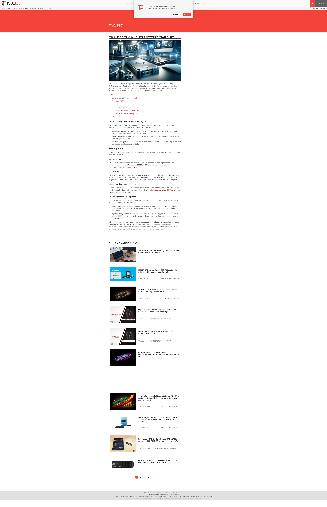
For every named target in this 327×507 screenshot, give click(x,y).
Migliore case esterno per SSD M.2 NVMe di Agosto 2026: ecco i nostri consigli (157, 311)
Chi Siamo (129, 498)
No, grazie (176, 14)
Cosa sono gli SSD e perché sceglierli (125, 98)
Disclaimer (174, 498)
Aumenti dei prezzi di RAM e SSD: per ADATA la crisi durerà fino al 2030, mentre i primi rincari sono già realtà (158, 398)
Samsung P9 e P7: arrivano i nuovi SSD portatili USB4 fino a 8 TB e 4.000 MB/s (158, 251)
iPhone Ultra (11, 8)
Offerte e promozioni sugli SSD (127, 114)
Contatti (135, 498)
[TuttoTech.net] (14, 3)
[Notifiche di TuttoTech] (312, 3)
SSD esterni (120, 108)
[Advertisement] (145, 379)
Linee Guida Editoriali (145, 498)
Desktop (176, 259)
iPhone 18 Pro (27, 8)
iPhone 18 (19, 8)
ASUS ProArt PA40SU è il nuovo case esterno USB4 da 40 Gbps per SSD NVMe (157, 291)
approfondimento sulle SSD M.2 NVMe (123, 167)
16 (148, 477)
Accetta (186, 14)
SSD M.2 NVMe (121, 105)
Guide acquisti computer (164, 318)
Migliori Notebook (49, 8)
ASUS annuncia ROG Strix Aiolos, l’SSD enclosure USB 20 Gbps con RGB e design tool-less (158, 354)
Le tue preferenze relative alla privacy (189, 498)
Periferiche (176, 298)
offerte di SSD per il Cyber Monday (124, 216)
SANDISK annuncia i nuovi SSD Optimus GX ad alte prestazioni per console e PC (158, 461)
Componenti (170, 259)
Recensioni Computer (173, 448)
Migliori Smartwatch (37, 8)
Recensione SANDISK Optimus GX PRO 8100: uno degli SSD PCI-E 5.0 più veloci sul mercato (158, 440)
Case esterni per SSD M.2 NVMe (127, 111)
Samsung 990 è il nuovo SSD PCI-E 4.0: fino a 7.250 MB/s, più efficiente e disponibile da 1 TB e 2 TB (158, 419)
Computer (163, 259)
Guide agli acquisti (156, 319)
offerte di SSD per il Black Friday (123, 208)
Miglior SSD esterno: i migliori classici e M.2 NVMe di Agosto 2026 (156, 332)
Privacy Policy (157, 498)
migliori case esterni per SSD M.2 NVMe (162, 190)
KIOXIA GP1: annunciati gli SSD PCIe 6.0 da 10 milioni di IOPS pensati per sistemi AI (157, 271)
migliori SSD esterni (116, 180)
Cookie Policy (166, 498)
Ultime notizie (117, 117)
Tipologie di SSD (118, 101)
